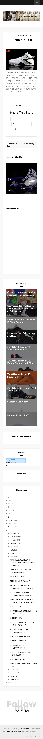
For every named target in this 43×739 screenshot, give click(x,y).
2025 (10, 497)
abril (12, 669)
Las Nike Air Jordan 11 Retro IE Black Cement (21, 320)
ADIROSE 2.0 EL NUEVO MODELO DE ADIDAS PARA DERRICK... (22, 562)
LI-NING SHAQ (16, 618)
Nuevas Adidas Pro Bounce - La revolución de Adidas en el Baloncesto (21, 308)
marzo (13, 673)
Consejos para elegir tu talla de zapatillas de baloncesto (21, 293)
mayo (13, 556)
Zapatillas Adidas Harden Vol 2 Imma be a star (21, 389)
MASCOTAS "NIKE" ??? (19, 577)
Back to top (32, 736)
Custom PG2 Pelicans (17, 401)
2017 (10, 510)
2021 (10, 500)
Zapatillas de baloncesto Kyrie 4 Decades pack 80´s (20, 361)
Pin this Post (23, 129)
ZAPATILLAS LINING (24, 35)
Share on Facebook (22, 119)
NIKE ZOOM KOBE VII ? (20, 636)
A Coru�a (13, 462)
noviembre (15, 537)
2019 (10, 504)
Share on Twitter (23, 124)
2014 (10, 520)
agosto (13, 546)
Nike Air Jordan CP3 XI (18, 415)
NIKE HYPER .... (16, 606)
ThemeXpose (25, 729)
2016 (10, 513)
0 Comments (27, 45)
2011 (10, 530)
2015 (10, 517)
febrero (14, 676)
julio (12, 550)
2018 (10, 507)
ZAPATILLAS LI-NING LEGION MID (20, 190)
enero (13, 679)
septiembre (15, 543)
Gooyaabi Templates (13, 732)
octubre (14, 540)
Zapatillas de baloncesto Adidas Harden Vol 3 (19, 348)
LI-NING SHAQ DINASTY (20, 641)
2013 (10, 523)
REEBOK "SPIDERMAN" (20, 581)
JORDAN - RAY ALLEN (19, 659)
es (15, 461)
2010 (10, 683)
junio (12, 553)
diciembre (15, 533)
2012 (10, 527)
